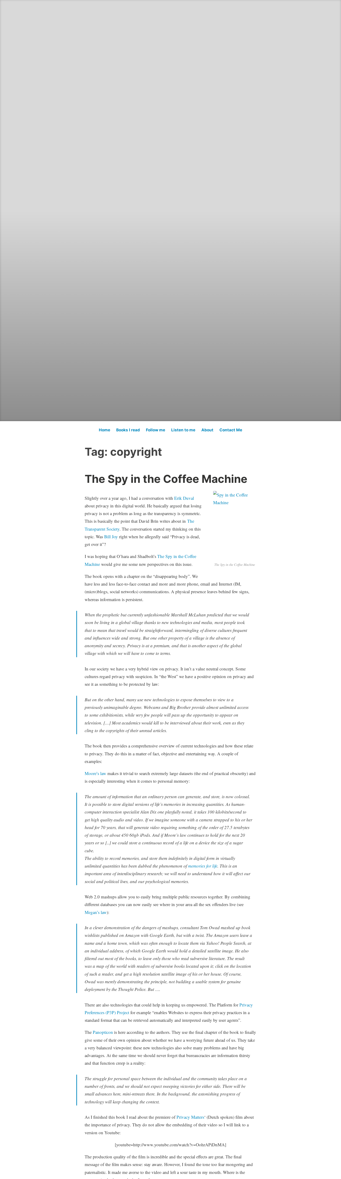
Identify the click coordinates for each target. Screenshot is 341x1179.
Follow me (155, 430)
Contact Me (230, 430)
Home (104, 430)
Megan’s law (96, 912)
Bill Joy (111, 536)
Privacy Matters (190, 1117)
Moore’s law (95, 773)
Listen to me (183, 430)
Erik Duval (184, 498)
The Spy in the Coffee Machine (166, 478)
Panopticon (103, 1032)
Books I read (128, 430)
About (207, 430)
